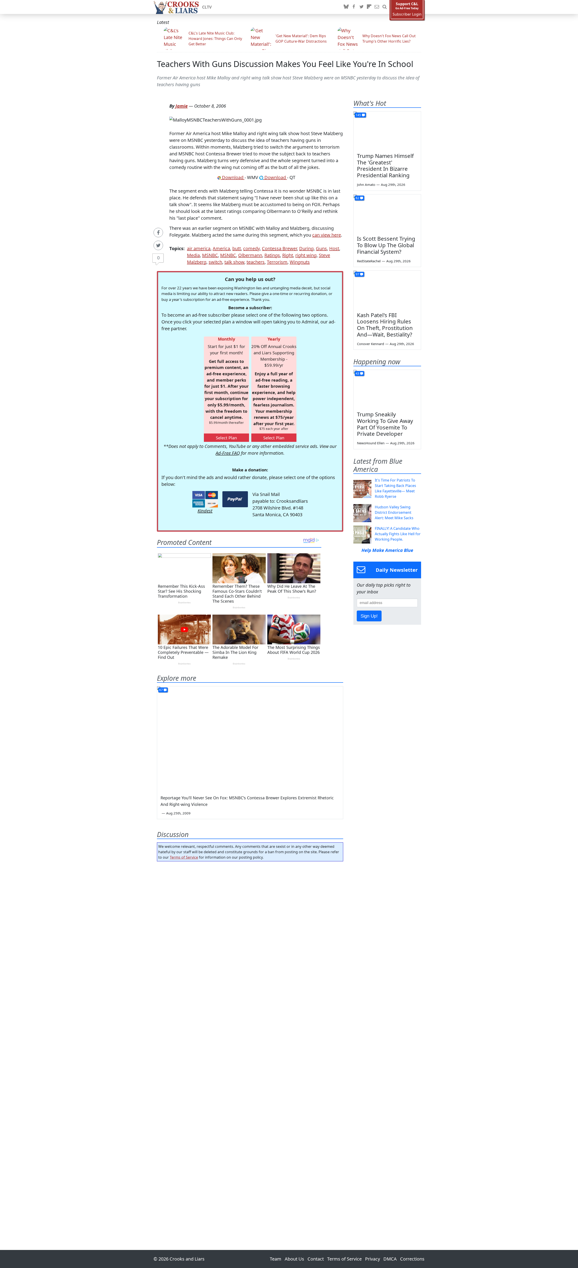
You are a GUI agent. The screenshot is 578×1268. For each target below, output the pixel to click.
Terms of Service (184, 857)
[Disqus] (250, 1043)
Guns (321, 248)
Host (334, 248)
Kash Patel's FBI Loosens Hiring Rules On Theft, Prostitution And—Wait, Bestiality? (385, 324)
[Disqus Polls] (250, 923)
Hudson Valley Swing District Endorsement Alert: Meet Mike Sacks (394, 512)
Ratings (272, 255)
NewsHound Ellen (371, 443)
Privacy (372, 1259)
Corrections (412, 1259)
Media (193, 255)
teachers (256, 262)
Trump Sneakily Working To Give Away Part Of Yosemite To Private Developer (385, 423)
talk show (234, 262)
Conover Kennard (370, 343)
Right (287, 255)
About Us (294, 1259)
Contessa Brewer (279, 248)
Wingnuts (300, 262)
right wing (306, 255)
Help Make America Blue (387, 550)
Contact (316, 1259)
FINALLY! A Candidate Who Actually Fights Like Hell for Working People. (398, 534)
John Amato (366, 184)
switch (215, 262)
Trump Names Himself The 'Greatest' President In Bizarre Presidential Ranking (385, 165)
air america (198, 248)
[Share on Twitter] (158, 245)
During (306, 248)
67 (161, 690)
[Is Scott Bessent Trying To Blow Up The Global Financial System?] (387, 213)
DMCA (390, 1259)
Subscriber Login (407, 14)
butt (236, 248)
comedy (251, 248)
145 (358, 115)
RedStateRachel (369, 261)
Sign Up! (369, 615)
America (221, 248)
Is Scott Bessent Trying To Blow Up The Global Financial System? (386, 245)
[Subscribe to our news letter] (377, 7)
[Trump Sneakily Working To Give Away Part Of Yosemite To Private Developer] (387, 389)
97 (357, 274)
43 (357, 373)
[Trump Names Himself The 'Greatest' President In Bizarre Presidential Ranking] (387, 130)
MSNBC (210, 255)
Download (233, 177)
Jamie (181, 106)
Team (275, 1259)
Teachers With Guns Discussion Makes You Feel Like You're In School (285, 63)
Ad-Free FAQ (228, 453)
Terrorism (277, 262)
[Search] (384, 7)
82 (357, 198)
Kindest (205, 511)
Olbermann (250, 255)
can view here (326, 235)
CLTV (207, 7)
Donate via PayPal (235, 499)
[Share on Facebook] (158, 232)
